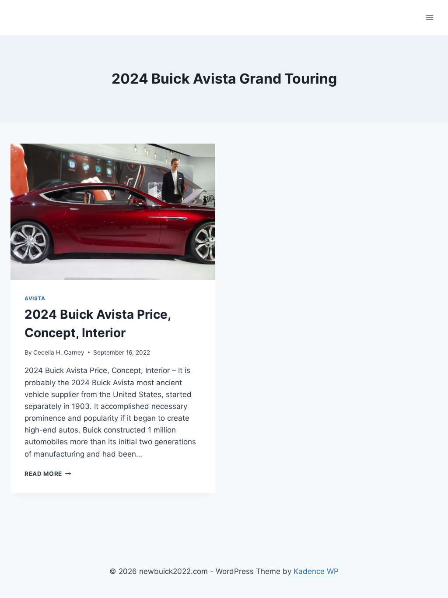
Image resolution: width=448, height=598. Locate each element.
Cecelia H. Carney (58, 352)
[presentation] (112, 212)
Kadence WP (316, 571)
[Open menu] (429, 17)
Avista (35, 298)
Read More (47, 473)
